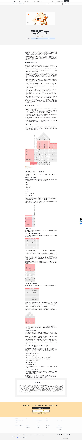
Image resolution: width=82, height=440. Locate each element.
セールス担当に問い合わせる (59, 1)
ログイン (53, 1)
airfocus (27, 425)
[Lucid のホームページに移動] (16, 1)
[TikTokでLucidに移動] (69, 434)
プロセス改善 (36, 38)
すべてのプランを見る (18, 425)
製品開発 (49, 38)
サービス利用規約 (41, 412)
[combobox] (55, 4)
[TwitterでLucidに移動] (59, 434)
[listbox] (54, 4)
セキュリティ (59, 425)
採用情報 (47, 427)
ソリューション (26, 1)
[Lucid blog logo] (16, 4)
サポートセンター (59, 427)
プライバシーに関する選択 (23, 437)
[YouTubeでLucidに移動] (65, 434)
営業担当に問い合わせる (19, 420)
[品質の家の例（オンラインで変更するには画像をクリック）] (41, 149)
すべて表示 (37, 427)
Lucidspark (27, 420)
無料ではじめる (67, 1)
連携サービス (28, 427)
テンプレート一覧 (59, 420)
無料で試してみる (41, 408)
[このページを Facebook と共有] (81, 224)
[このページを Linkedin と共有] (81, 221)
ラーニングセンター (60, 429)
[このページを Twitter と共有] (81, 219)
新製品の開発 (38, 425)
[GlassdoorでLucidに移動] (67, 434)
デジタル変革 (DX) (39, 420)
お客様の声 (48, 425)
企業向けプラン (39, 1)
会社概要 (47, 420)
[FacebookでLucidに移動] (63, 434)
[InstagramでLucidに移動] (61, 434)
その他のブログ (21, 3)
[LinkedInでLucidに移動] (57, 434)
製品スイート (21, 1)
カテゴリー (26, 3)
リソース (31, 1)
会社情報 (35, 1)
